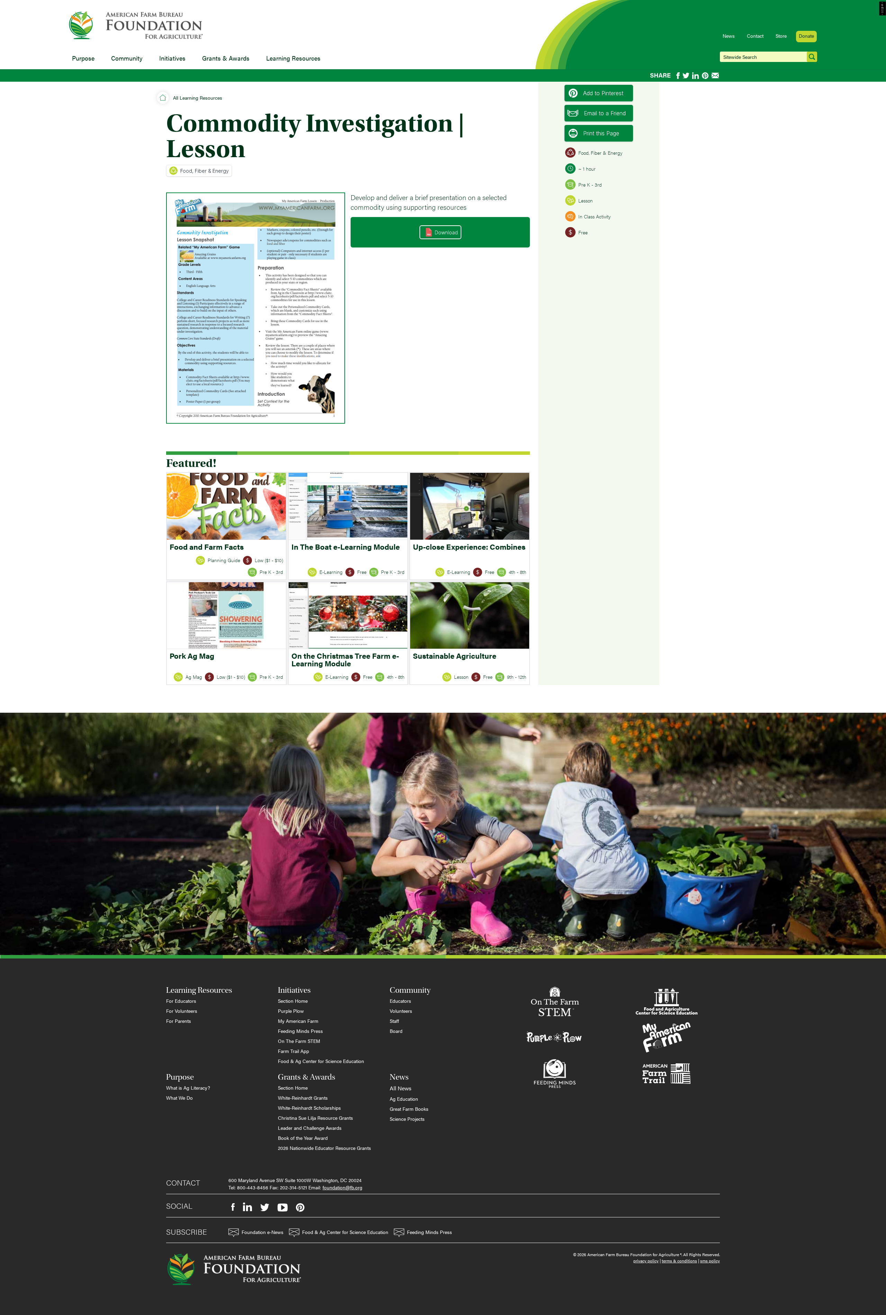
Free (583, 232)
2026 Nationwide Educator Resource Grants (324, 1147)
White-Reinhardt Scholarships (309, 1107)
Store (781, 35)
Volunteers (401, 1010)
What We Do (179, 1097)
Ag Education (404, 1098)
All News (401, 1088)
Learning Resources (293, 58)
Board (396, 1030)
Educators (400, 1000)
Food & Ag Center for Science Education (321, 1060)
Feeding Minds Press (300, 1030)
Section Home (293, 1000)
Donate (806, 35)
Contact (755, 35)
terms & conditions (679, 1261)
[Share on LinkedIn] (695, 75)
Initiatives (172, 58)
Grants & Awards (226, 58)
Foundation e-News (262, 1231)
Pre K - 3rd (590, 184)
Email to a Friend (605, 113)
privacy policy (646, 1261)
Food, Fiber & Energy (204, 171)
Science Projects (407, 1118)
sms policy (710, 1261)
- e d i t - (883, 8)
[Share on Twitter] (685, 76)
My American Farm (298, 1020)
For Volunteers (181, 1010)
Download (446, 232)
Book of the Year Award (303, 1137)
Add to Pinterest (603, 93)
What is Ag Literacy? (188, 1087)
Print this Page (601, 133)
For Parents (178, 1020)
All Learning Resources (197, 97)
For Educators (181, 1000)
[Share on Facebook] (678, 75)
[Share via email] (716, 75)
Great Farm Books (409, 1108)
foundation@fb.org (342, 1187)
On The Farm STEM (299, 1040)
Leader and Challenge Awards (310, 1127)
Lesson (585, 200)
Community (127, 58)
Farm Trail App (293, 1050)
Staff (394, 1020)
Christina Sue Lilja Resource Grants (315, 1117)
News (729, 35)
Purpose (83, 58)
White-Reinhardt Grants (303, 1097)
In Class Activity (594, 216)
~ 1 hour (587, 168)
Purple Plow (291, 1010)
